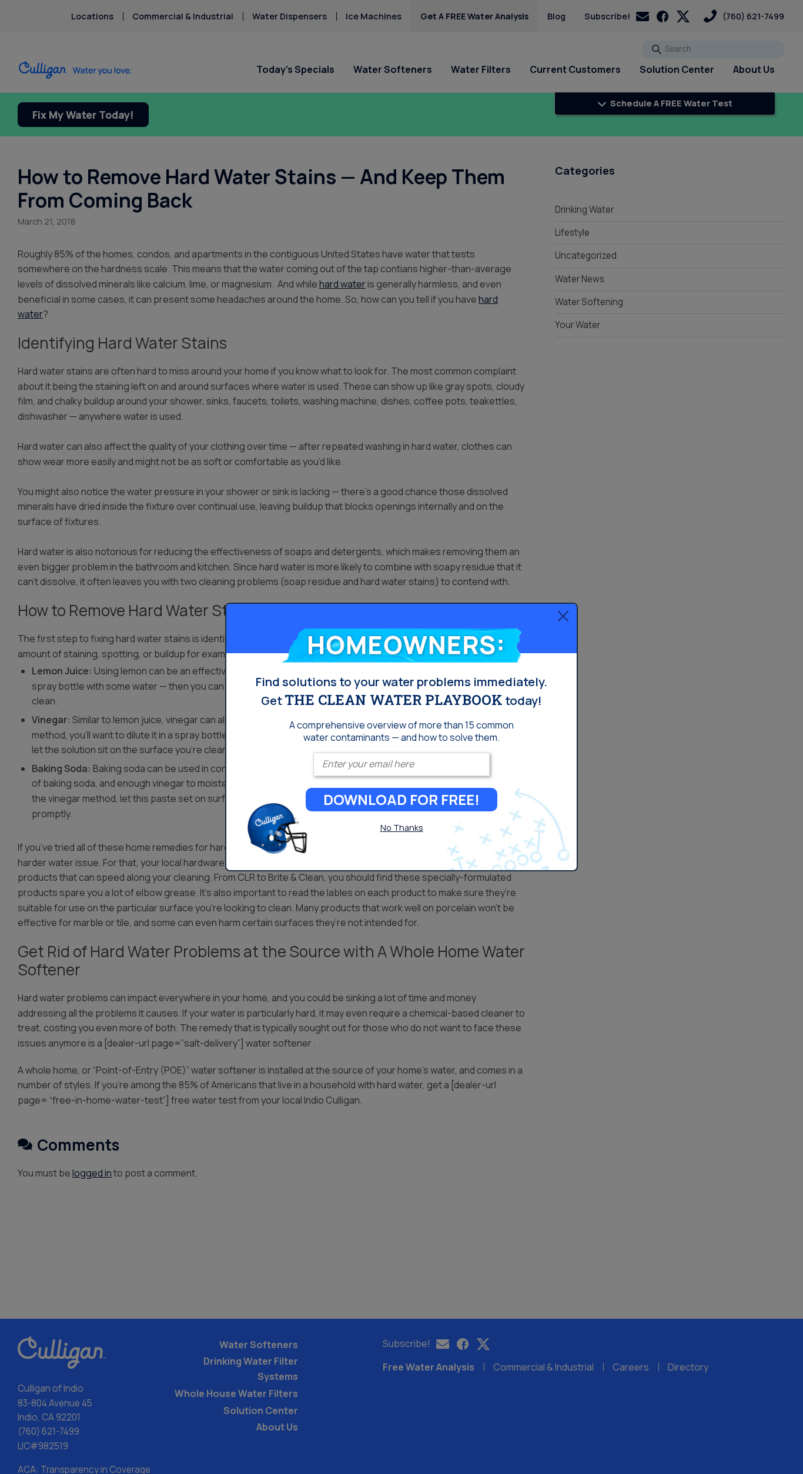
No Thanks (401, 827)
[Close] (563, 615)
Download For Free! (401, 799)
